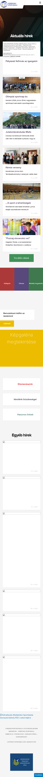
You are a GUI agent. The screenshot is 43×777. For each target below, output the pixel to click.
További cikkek (21, 258)
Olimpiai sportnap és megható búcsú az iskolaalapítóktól (17, 96)
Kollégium (7, 283)
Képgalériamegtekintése (21, 338)
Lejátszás (7, 323)
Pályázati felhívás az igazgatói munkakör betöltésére (21, 61)
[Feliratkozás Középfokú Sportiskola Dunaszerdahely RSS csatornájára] (21, 718)
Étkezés (21, 283)
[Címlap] (21, 4)
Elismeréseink (25, 384)
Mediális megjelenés (36, 283)
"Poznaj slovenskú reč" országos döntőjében (18, 238)
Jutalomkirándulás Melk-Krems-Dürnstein (19, 132)
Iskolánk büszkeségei (25, 399)
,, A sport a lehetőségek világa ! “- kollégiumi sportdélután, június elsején (20, 203)
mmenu (40, 2)
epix (34, 742)
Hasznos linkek (25, 414)
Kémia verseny (13, 167)
